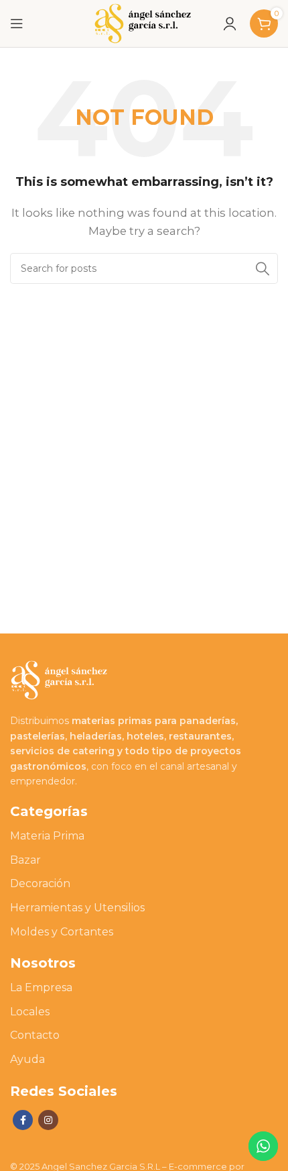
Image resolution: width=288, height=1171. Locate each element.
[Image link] (60, 678)
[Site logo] (144, 22)
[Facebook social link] (23, 1120)
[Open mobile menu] (16, 23)
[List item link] (144, 836)
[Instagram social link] (48, 1120)
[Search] (262, 268)
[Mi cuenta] (229, 23)
